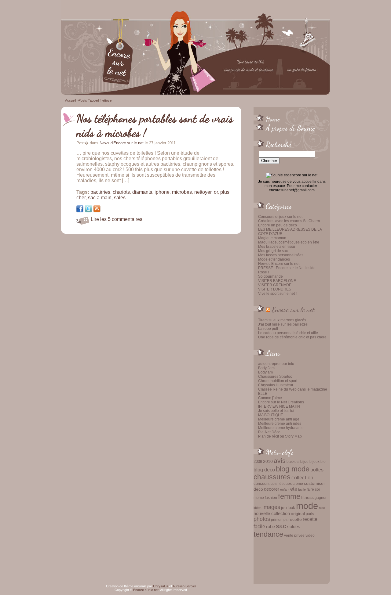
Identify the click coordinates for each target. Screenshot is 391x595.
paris (310, 514)
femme (289, 496)
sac (281, 526)
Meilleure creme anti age (278, 419)
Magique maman (272, 238)
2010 (268, 461)
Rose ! (263, 272)
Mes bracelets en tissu (276, 246)
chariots (121, 192)
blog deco (264, 469)
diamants (142, 192)
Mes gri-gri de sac (273, 251)
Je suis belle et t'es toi (276, 411)
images (271, 507)
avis (280, 460)
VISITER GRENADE (274, 285)
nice (322, 508)
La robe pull (268, 328)
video (310, 535)
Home (273, 118)
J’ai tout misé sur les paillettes (283, 324)
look (291, 507)
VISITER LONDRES (274, 289)
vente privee (294, 535)
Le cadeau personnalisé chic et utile (288, 333)
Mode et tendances (274, 259)
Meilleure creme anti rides (279, 423)
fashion (271, 498)
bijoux (314, 462)
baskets (293, 462)
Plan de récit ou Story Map (280, 436)
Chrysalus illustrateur (275, 385)
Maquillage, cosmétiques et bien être (288, 242)
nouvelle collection (272, 513)
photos (262, 519)
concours (262, 483)
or (216, 192)
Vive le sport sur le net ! (277, 293)
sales (120, 197)
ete (293, 489)
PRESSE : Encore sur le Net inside (287, 268)
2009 (258, 461)
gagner (321, 498)
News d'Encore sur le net (278, 263)
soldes (293, 526)
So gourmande (270, 276)
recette (295, 519)
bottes (316, 469)
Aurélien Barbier (184, 586)
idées (257, 508)
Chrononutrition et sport (277, 381)
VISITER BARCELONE (277, 281)
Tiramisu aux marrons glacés (282, 320)
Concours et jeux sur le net (280, 217)
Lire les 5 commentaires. (117, 219)
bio (323, 461)
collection (302, 477)
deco (258, 489)
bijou (304, 461)
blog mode (292, 469)
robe (270, 526)
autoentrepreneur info (276, 364)
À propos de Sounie (290, 127)
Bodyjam (265, 372)
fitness (307, 497)
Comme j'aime (270, 398)
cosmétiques (281, 483)
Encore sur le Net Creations (281, 402)
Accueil (70, 100)
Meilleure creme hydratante (281, 428)
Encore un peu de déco (277, 225)
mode (307, 506)
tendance (268, 534)
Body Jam (266, 368)
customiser (314, 483)
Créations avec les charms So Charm (289, 221)
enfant (284, 489)
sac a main (99, 197)
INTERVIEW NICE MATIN (279, 406)
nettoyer (202, 192)
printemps (279, 519)
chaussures (272, 477)
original (298, 513)
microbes (182, 192)
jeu (284, 507)
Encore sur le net (293, 309)
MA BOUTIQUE (270, 415)
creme (298, 483)
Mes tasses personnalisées (280, 255)
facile (302, 489)
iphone (162, 192)
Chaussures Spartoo (275, 376)
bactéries (100, 192)
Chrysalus (160, 586)
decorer (271, 489)
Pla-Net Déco (269, 432)
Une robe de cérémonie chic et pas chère (292, 337)
